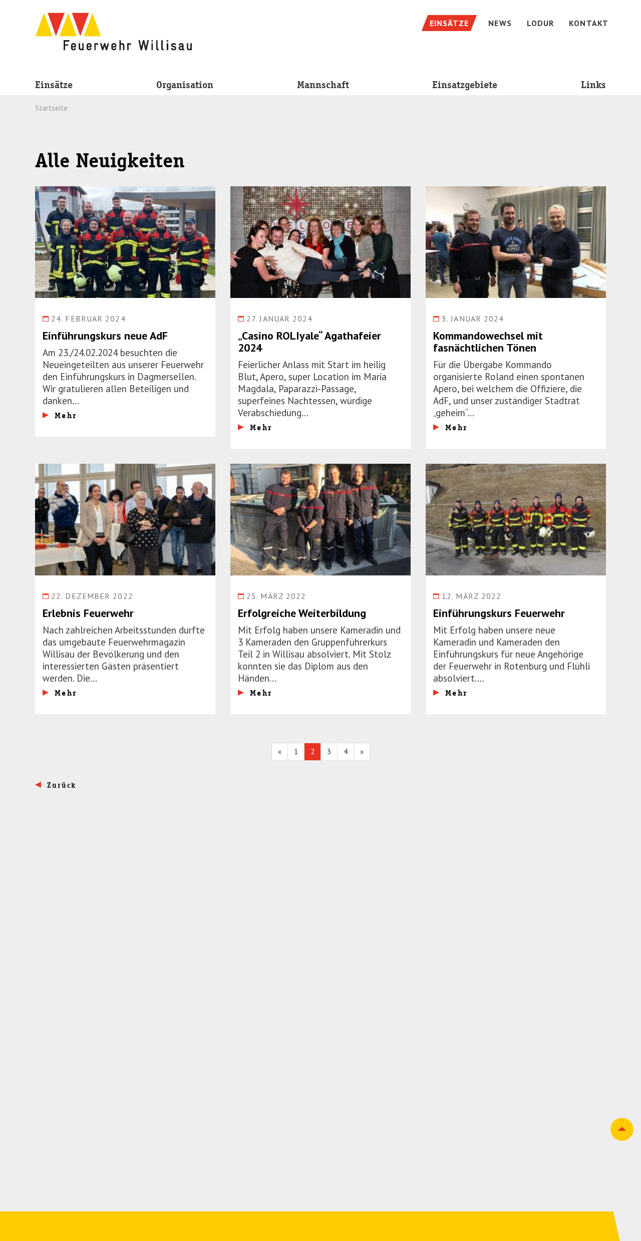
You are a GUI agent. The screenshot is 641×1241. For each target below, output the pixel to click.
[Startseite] (113, 26)
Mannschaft (323, 85)
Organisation (184, 85)
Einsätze (54, 85)
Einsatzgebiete (464, 85)
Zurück (62, 785)
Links (593, 85)
